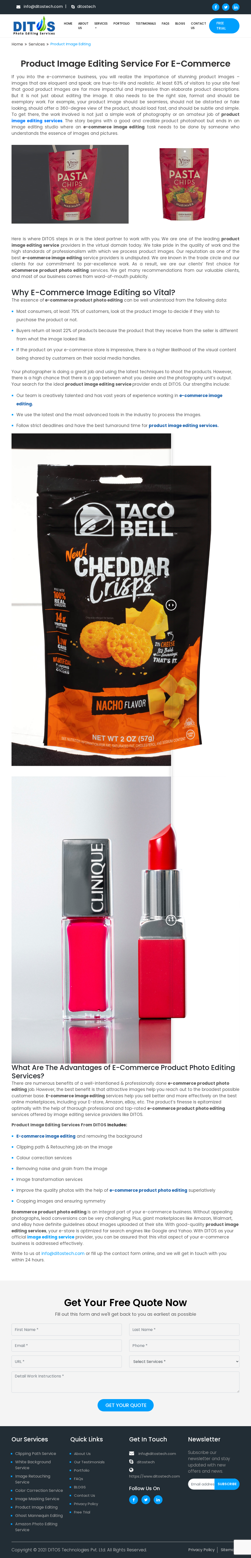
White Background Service (33, 1465)
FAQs (165, 23)
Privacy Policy (86, 1503)
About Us (83, 25)
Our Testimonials (89, 1462)
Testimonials (146, 23)
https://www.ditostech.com (154, 1476)
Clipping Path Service (35, 1453)
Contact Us (198, 25)
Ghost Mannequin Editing (39, 1515)
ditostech (146, 1462)
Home (68, 23)
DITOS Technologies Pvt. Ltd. (77, 1550)
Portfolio (121, 23)
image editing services (37, 121)
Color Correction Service (39, 1490)
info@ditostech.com (43, 6)
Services (101, 23)
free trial (221, 26)
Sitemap (229, 1550)
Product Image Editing (36, 1507)
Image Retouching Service (32, 1479)
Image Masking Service (37, 1499)
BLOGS (180, 23)
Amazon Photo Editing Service (36, 1527)
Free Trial (82, 1512)
